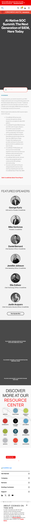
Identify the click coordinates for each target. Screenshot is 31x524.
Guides (15, 435)
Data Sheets (26, 424)
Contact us (20, 457)
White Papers (25, 444)
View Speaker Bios (15, 313)
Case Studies (15, 414)
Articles (5, 414)
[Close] (26, 505)
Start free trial (10, 457)
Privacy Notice (16, 517)
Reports (5, 444)
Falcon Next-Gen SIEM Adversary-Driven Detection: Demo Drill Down (15, 342)
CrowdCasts (13, 12)
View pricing (15, 461)
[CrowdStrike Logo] (2, 8)
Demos (5, 435)
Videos (15, 444)
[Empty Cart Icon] (25, 8)
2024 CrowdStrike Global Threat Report (12, 177)
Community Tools (26, 415)
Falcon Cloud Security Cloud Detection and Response (15, 379)
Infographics (25, 435)
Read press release (18, 3)
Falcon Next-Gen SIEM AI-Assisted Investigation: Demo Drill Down (15, 360)
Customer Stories (15, 425)
